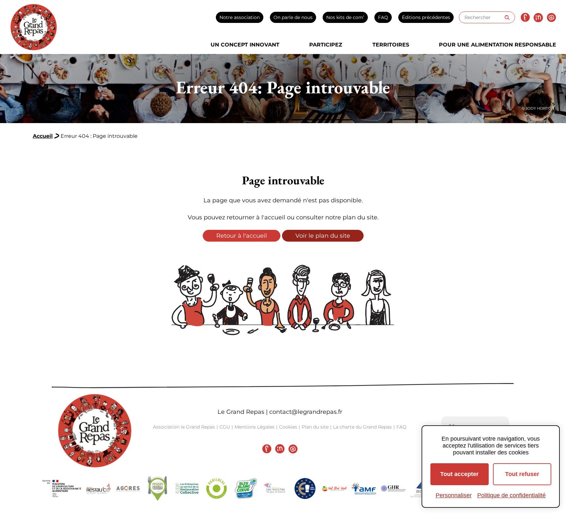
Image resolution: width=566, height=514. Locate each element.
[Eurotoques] (304, 488)
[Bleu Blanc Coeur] (246, 488)
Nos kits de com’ (345, 17)
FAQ (383, 17)
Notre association (239, 17)
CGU (224, 427)
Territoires (390, 45)
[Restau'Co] (98, 488)
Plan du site (315, 427)
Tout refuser (522, 474)
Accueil (43, 136)
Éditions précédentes (426, 17)
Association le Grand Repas (184, 427)
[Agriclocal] (216, 488)
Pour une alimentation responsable (497, 45)
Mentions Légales (254, 427)
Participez (325, 45)
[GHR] (393, 488)
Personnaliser (454, 495)
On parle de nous (293, 17)
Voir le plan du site (322, 235)
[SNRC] (187, 488)
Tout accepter (459, 474)
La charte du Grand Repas (362, 427)
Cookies (288, 427)
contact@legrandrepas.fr (305, 411)
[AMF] (363, 488)
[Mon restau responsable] (157, 488)
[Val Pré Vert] (334, 489)
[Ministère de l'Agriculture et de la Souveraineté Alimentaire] (62, 488)
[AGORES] (128, 488)
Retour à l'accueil (241, 235)
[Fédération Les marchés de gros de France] (275, 488)
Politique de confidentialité (511, 495)
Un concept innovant (245, 45)
